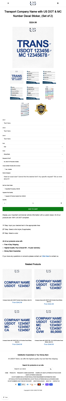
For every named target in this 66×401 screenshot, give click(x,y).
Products (13, 372)
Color (4, 150)
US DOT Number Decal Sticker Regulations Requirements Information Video (34, 377)
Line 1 (4, 119)
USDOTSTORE (38, 390)
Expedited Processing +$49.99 (12, 189)
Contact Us (56, 381)
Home (6, 372)
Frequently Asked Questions (25, 372)
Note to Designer (6, 173)
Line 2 (4, 127)
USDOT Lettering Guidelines (34, 375)
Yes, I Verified (8, 169)
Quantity (4, 199)
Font (4, 143)
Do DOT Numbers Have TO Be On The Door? (20, 381)
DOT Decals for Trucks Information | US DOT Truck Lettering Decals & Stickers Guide (34, 379)
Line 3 (4, 135)
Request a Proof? (7, 158)
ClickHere (45, 256)
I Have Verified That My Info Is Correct (11, 165)
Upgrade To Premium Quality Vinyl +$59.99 (15, 196)
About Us (48, 381)
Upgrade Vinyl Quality (8, 192)
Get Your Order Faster (8, 185)
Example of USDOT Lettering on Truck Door (48, 372)
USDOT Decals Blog (38, 381)
